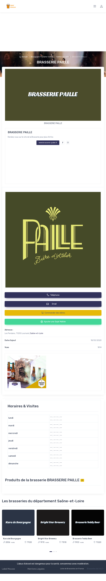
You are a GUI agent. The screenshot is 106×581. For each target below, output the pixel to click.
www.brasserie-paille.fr (48, 143)
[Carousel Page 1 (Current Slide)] (51, 551)
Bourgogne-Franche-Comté (42, 57)
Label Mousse (8, 569)
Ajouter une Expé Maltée (55, 321)
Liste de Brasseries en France (72, 569)
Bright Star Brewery (47, 539)
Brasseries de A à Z (95, 569)
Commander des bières (55, 313)
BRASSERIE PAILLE (53, 62)
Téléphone (54, 295)
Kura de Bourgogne (12, 539)
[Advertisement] (53, 32)
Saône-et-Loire (62, 57)
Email (55, 304)
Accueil (25, 57)
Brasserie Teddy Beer (82, 539)
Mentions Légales (36, 569)
